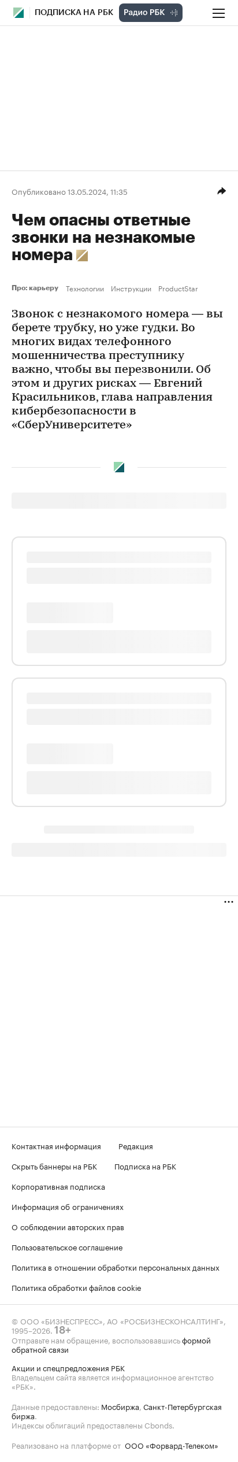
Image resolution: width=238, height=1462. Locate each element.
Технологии (85, 287)
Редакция (135, 1145)
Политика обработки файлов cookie (77, 1287)
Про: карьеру (36, 287)
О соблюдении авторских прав (68, 1226)
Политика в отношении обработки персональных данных (116, 1266)
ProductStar (178, 287)
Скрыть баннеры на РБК (54, 1165)
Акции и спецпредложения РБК (68, 1367)
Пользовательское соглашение (67, 1246)
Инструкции (131, 287)
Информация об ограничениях (68, 1206)
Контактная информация (56, 1145)
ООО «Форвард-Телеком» (171, 1444)
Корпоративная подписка (58, 1185)
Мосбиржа (120, 1406)
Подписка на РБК (145, 1165)
